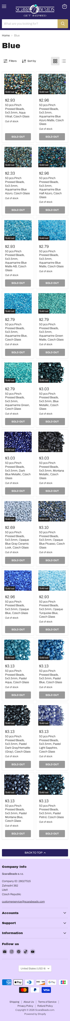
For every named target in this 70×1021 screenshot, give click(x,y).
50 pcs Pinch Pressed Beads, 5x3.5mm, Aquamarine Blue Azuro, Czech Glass (17, 186)
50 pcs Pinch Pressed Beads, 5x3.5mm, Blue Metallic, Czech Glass (49, 401)
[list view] (64, 61)
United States (33, 968)
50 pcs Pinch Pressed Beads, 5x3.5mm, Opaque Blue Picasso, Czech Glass (52, 540)
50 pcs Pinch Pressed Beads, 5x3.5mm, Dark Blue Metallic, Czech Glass (18, 470)
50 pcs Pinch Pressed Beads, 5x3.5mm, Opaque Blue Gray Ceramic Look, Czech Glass (17, 540)
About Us (29, 1002)
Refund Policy (45, 1006)
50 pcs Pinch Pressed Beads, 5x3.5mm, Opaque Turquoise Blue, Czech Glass (51, 609)
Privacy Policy (25, 1006)
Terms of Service (47, 1002)
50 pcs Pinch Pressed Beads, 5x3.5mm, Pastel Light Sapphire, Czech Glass (50, 744)
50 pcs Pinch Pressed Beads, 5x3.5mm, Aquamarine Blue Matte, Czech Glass (51, 259)
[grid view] (55, 61)
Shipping (14, 1002)
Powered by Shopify (35, 1014)
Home (6, 35)
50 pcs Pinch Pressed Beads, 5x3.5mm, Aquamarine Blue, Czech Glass (16, 332)
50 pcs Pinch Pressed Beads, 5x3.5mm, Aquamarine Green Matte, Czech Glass (51, 332)
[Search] (63, 23)
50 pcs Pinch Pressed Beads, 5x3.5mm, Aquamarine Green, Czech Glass (17, 401)
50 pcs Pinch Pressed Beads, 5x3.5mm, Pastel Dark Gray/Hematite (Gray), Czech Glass (18, 744)
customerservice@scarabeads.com (23, 901)
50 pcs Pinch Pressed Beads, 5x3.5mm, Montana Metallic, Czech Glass (51, 470)
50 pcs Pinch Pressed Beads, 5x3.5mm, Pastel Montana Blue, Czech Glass (16, 813)
